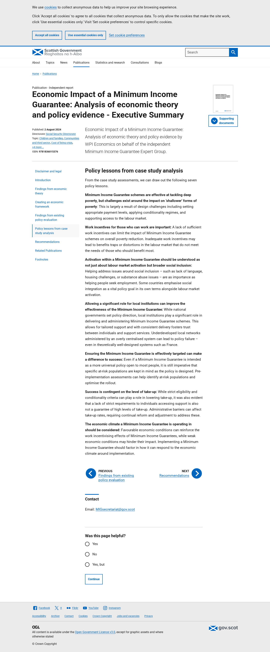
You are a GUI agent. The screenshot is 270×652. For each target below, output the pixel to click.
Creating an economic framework (49, 204)
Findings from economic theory (51, 191)
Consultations (140, 62)
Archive (55, 616)
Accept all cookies (47, 35)
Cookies (83, 616)
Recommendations (47, 242)
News (63, 62)
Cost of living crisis (61, 142)
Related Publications (48, 250)
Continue (94, 579)
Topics (50, 62)
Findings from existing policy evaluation (49, 218)
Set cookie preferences (127, 35)
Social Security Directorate (61, 133)
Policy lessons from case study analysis (51, 231)
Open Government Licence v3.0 (95, 632)
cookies (50, 7)
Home (35, 73)
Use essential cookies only (85, 35)
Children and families (51, 138)
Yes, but (98, 564)
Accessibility (39, 616)
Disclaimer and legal (48, 171)
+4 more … (38, 147)
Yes (95, 544)
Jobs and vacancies (128, 616)
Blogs (158, 62)
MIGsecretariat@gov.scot (115, 509)
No (94, 554)
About (36, 62)
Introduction (43, 180)
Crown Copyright (102, 616)
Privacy (148, 616)
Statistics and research (110, 62)
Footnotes (41, 259)
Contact (69, 616)
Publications (81, 62)
